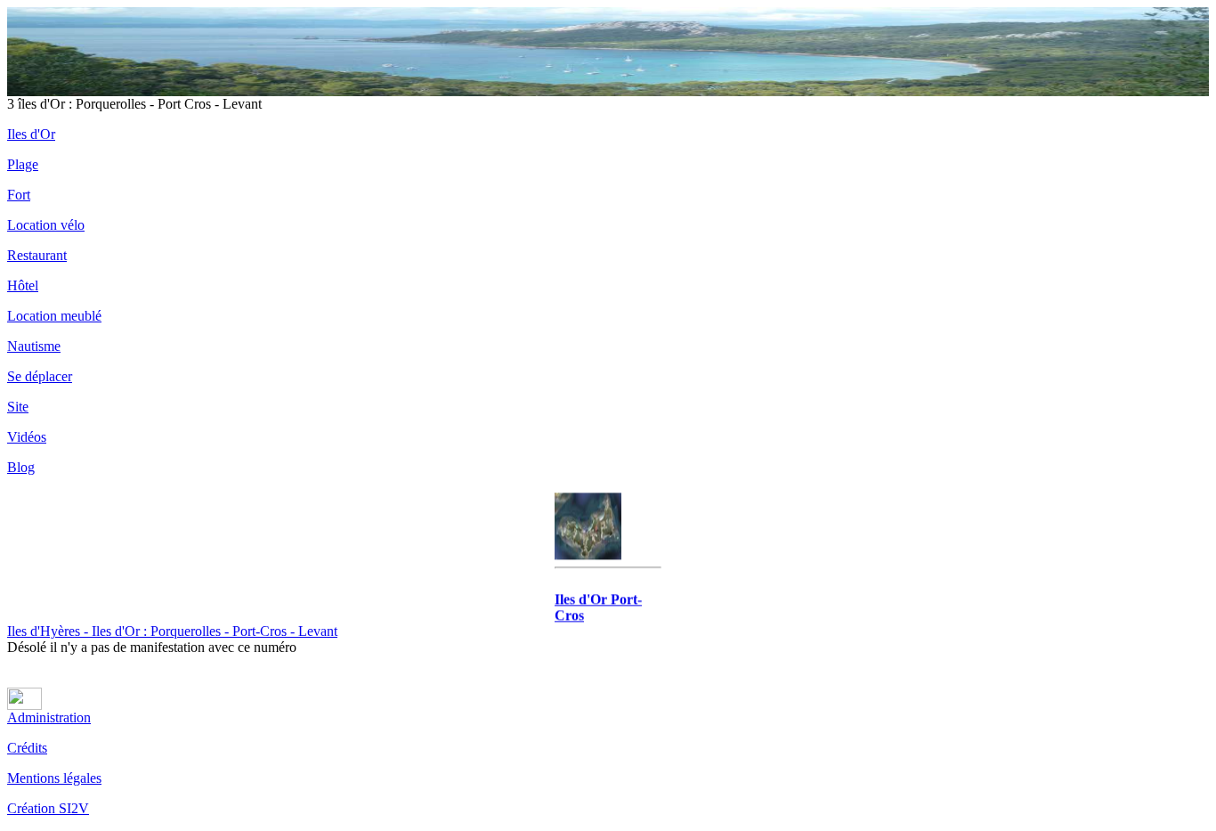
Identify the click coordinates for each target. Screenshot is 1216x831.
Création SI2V (48, 808)
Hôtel (22, 285)
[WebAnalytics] (24, 705)
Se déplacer (39, 376)
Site (17, 406)
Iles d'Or (31, 134)
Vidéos (26, 436)
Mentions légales (54, 778)
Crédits (27, 747)
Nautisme (34, 346)
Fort (18, 194)
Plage (22, 164)
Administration (49, 717)
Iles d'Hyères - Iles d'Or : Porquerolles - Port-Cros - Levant (172, 631)
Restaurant (37, 255)
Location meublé (54, 315)
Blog (21, 467)
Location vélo (46, 224)
